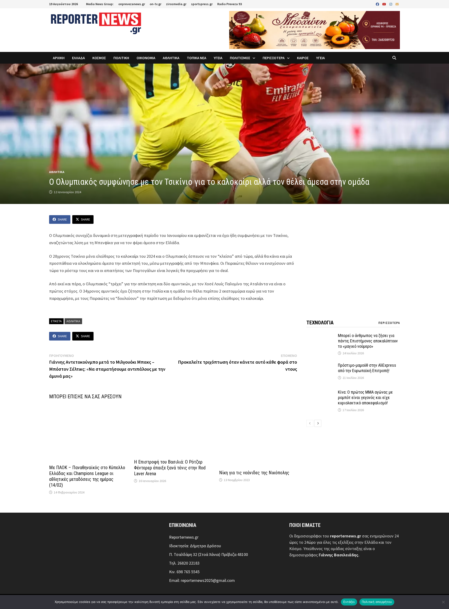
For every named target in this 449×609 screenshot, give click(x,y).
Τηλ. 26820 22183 (184, 563)
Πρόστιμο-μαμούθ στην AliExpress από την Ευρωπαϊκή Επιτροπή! (367, 368)
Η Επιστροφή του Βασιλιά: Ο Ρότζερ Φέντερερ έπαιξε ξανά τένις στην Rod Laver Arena (170, 467)
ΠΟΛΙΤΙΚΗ (121, 57)
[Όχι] (443, 602)
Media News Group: (100, 4)
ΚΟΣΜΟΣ (99, 57)
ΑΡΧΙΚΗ (59, 57)
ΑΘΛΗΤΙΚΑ (171, 57)
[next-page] (317, 423)
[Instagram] (391, 4)
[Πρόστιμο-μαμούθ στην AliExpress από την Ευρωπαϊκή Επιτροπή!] (320, 366)
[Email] (397, 4)
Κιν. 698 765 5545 (184, 571)
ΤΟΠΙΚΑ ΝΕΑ (196, 57)
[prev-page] (309, 423)
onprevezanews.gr (131, 4)
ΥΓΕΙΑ (218, 57)
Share (62, 219)
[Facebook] (378, 4)
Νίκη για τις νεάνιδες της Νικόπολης (254, 472)
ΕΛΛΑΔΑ (78, 57)
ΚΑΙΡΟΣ (303, 57)
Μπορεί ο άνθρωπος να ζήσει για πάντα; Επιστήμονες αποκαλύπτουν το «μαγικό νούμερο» (368, 341)
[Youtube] (384, 4)
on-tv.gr (155, 4)
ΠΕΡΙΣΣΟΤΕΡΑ (274, 57)
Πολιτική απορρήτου (377, 602)
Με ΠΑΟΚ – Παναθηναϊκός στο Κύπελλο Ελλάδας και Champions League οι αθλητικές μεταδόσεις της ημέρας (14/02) (87, 476)
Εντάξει (349, 602)
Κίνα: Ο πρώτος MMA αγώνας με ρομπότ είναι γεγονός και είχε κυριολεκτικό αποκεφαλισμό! (365, 397)
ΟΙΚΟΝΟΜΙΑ (146, 57)
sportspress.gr (202, 4)
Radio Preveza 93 (229, 4)
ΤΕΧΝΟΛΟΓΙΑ (319, 323)
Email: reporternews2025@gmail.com (202, 580)
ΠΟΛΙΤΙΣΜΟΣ (240, 57)
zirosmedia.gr (176, 4)
